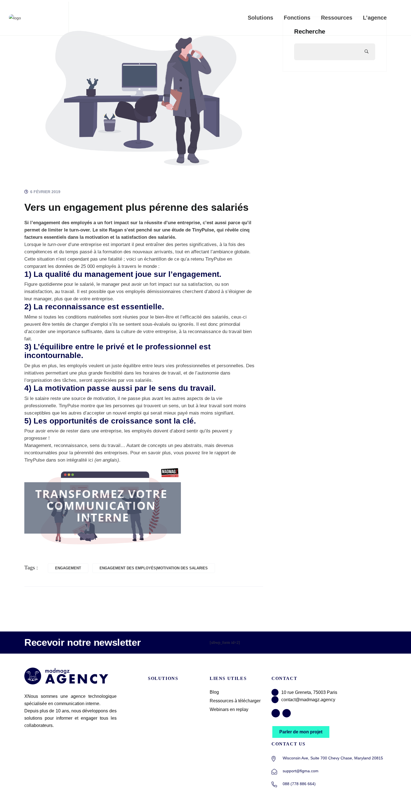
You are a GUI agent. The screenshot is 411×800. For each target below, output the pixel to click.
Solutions (260, 18)
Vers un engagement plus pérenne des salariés (136, 207)
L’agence (375, 18)
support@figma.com (300, 771)
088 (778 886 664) (299, 784)
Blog (214, 692)
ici (90, 460)
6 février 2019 (44, 192)
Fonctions (297, 18)
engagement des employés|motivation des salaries (154, 568)
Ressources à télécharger (235, 700)
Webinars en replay (229, 709)
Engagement (68, 568)
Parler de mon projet (300, 731)
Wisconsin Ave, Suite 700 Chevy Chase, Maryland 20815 (333, 758)
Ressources (336, 18)
